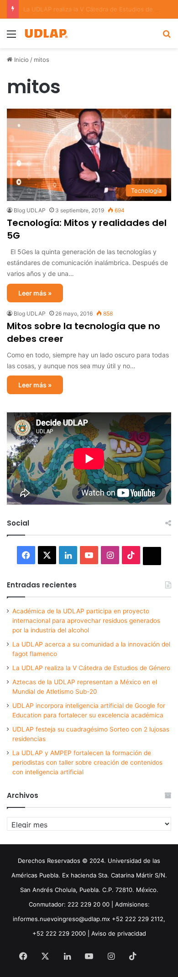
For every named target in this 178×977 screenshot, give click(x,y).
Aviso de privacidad (118, 933)
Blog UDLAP (30, 210)
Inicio (20, 59)
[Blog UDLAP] (45, 33)
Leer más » (35, 293)
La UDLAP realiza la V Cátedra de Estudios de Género (91, 667)
